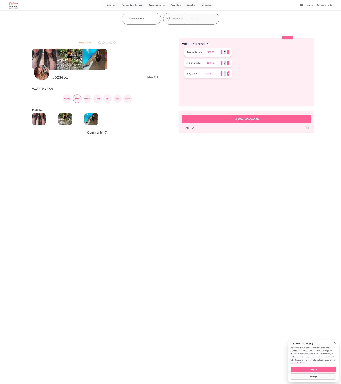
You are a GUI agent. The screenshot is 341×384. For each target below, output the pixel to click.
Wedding (191, 5)
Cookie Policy (299, 363)
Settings (313, 376)
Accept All (313, 369)
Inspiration (207, 5)
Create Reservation (246, 118)
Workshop (176, 5)
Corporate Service (157, 5)
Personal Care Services (131, 5)
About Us (111, 5)
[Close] (335, 343)
